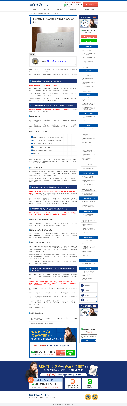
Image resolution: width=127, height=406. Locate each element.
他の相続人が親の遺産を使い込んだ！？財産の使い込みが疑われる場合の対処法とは (88, 247)
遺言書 (88, 125)
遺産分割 (88, 70)
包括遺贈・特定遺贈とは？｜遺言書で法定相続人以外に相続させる (88, 151)
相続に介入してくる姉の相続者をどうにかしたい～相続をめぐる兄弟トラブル (88, 215)
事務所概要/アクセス (89, 9)
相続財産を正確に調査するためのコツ (88, 252)
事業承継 (35, 13)
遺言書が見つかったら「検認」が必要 (88, 146)
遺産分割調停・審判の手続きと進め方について (88, 83)
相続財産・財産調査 (89, 237)
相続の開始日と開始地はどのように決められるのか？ (88, 62)
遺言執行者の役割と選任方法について (88, 139)
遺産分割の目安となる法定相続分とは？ (88, 58)
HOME (34, 9)
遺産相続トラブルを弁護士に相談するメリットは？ (88, 66)
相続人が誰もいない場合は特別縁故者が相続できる (88, 221)
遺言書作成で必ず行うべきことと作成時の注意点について (88, 159)
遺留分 (88, 94)
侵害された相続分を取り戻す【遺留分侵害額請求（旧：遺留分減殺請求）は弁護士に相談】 (88, 108)
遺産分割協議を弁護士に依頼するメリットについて (88, 87)
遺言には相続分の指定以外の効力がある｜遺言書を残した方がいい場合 (88, 164)
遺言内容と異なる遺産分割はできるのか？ (88, 79)
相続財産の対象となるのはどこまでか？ (88, 256)
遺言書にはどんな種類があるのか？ (88, 169)
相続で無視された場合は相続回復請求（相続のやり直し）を (88, 75)
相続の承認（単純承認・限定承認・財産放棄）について (88, 185)
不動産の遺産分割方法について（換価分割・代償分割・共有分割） (88, 206)
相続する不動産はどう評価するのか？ (88, 202)
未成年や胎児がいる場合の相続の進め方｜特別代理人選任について (88, 229)
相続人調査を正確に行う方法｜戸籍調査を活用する (88, 233)
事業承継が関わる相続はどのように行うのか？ (43, 323)
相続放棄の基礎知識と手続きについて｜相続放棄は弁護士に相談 (88, 194)
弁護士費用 (88, 285)
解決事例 (46, 9)
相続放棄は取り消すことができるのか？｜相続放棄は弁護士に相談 (88, 190)
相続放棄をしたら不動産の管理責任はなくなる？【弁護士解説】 (88, 177)
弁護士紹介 (73, 9)
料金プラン (59, 9)
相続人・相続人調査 (89, 211)
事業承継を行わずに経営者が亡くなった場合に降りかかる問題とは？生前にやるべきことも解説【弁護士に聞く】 (54, 318)
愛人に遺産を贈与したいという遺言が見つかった (88, 135)
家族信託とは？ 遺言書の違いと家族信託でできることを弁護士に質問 (89, 130)
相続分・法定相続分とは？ (87, 50)
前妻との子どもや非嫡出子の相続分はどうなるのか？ (88, 54)
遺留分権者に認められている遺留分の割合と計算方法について (88, 104)
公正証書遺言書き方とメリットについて (88, 155)
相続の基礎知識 (89, 46)
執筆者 (32, 54)
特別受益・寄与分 (88, 113)
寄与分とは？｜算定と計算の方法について (88, 117)
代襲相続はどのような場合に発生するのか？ (88, 225)
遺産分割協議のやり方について (88, 91)
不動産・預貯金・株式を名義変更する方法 (88, 264)
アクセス (87, 300)
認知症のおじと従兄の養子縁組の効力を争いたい (88, 181)
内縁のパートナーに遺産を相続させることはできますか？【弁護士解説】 (88, 242)
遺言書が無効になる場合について (88, 142)
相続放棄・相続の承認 (88, 173)
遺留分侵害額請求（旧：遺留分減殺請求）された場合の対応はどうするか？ (88, 99)
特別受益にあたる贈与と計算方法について (88, 121)
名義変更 (88, 260)
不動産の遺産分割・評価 (88, 198)
